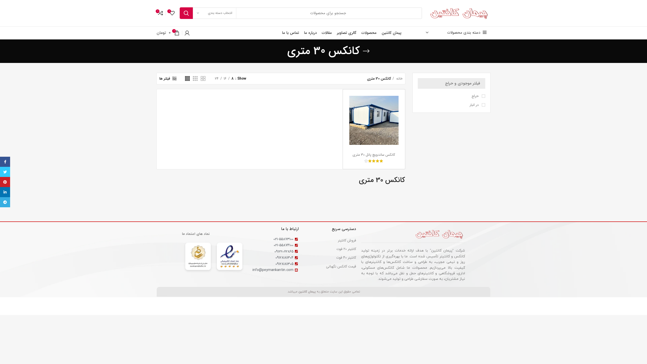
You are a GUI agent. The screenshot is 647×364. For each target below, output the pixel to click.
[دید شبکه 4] (187, 78)
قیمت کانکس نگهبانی (341, 266)
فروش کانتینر (347, 240)
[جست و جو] (186, 13)
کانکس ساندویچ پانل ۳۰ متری (374, 154)
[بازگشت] (366, 51)
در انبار (475, 105)
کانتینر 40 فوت (346, 257)
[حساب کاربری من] (187, 33)
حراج (476, 96)
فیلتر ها (164, 78)
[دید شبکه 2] (203, 78)
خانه (399, 78)
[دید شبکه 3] (195, 78)
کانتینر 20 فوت (346, 249)
